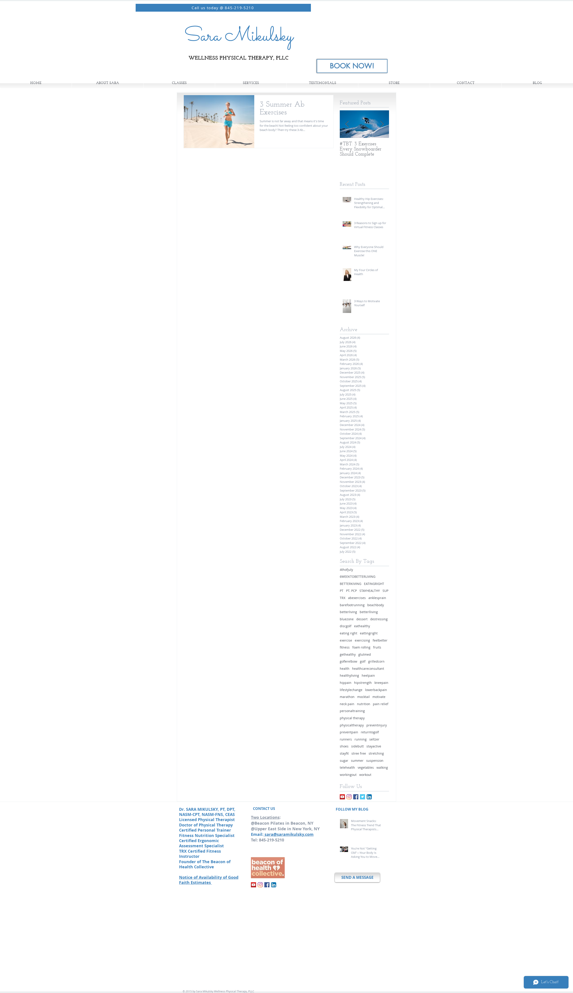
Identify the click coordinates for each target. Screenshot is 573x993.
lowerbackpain (376, 690)
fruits (377, 647)
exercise (346, 640)
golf (363, 661)
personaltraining (352, 711)
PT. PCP (351, 591)
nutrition (363, 704)
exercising (362, 640)
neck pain (347, 704)
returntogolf (370, 732)
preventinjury (376, 725)
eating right (348, 633)
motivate (378, 697)
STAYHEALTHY (369, 591)
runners (346, 739)
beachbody (375, 605)
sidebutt (357, 746)
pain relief (380, 704)
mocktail (363, 697)
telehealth (347, 767)
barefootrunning (352, 605)
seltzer (374, 739)
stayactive (373, 746)
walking (382, 767)
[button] (179, 83)
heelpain (368, 675)
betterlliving (369, 612)
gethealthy (348, 654)
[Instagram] (349, 796)
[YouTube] (342, 796)
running (361, 739)
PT (341, 591)
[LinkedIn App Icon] (369, 796)
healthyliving (349, 675)
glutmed (364, 654)
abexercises (357, 598)
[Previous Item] (347, 124)
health (344, 668)
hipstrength (363, 683)
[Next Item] (382, 124)
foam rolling (361, 647)
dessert (362, 619)
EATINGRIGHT (374, 584)
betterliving (348, 612)
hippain (345, 683)
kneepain (381, 683)
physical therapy (352, 718)
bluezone (347, 619)
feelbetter (380, 640)
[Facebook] (355, 796)
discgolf (345, 626)
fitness (345, 647)
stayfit (344, 753)
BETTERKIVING (350, 584)
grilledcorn (376, 661)
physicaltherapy (352, 725)
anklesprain (377, 598)
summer (357, 760)
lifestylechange (351, 690)
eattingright (369, 633)
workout (365, 775)
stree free (358, 753)
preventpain (349, 732)
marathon (347, 697)
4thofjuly (346, 569)
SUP (385, 591)
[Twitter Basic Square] (362, 796)
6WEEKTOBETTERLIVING (357, 576)
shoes (344, 746)
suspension (374, 760)
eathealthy (362, 626)
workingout (348, 775)
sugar (344, 760)
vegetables (366, 767)
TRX (342, 598)
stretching (376, 753)
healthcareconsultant (368, 668)
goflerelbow (348, 661)
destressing (379, 619)
